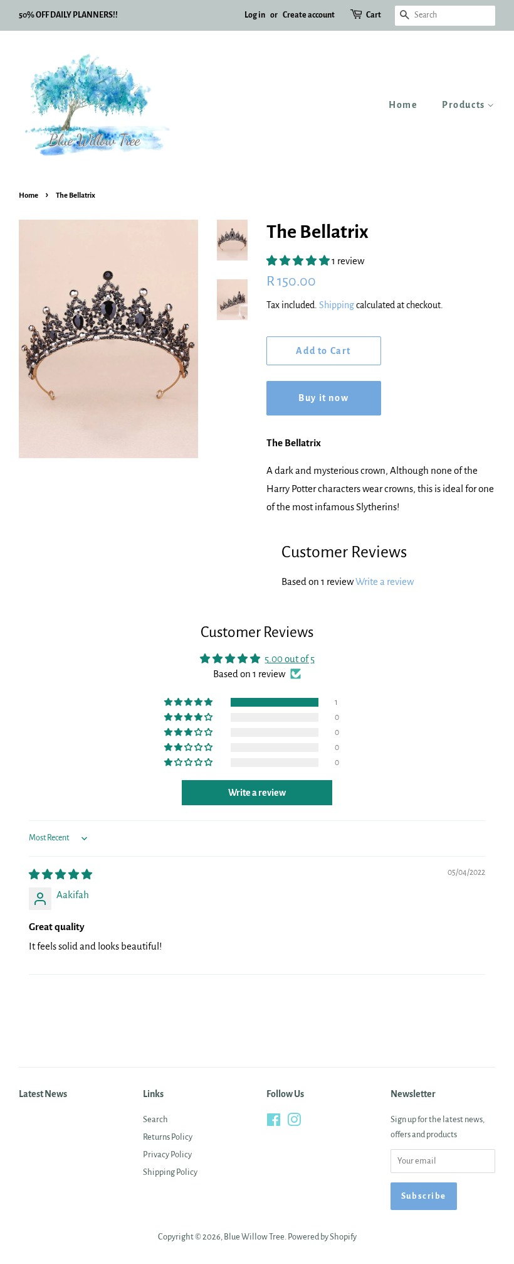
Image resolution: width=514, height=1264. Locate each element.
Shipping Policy (170, 1172)
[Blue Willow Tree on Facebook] (273, 1122)
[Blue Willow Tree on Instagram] (294, 1122)
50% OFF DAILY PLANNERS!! (68, 15)
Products (464, 105)
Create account (309, 15)
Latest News (43, 1094)
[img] (60, 874)
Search (155, 1119)
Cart (373, 15)
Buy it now (323, 398)
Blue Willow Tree (254, 1236)
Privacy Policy (167, 1154)
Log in (254, 15)
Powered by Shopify (322, 1236)
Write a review (384, 581)
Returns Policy (167, 1137)
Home (403, 105)
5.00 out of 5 (290, 658)
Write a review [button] (257, 793)
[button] (299, 260)
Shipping (336, 305)
